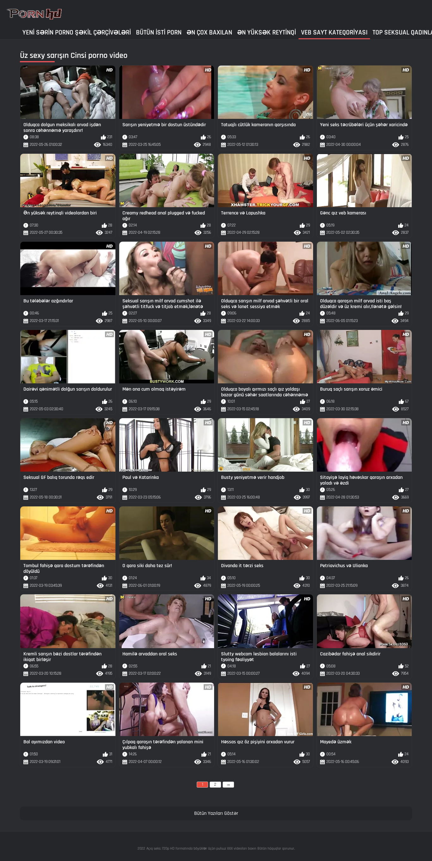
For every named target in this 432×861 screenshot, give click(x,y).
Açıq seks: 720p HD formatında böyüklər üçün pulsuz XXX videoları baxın (201, 848)
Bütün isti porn (159, 32)
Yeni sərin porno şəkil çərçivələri (76, 32)
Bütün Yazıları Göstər (216, 813)
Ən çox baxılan (209, 32)
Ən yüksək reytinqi (266, 32)
